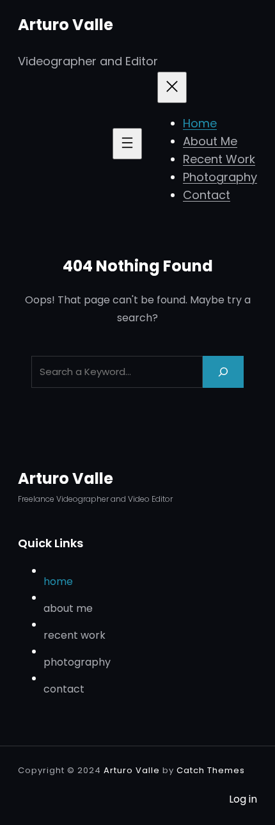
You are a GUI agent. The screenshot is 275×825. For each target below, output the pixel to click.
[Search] (223, 371)
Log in (243, 799)
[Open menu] (127, 143)
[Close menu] (172, 87)
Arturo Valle (65, 24)
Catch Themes (211, 770)
